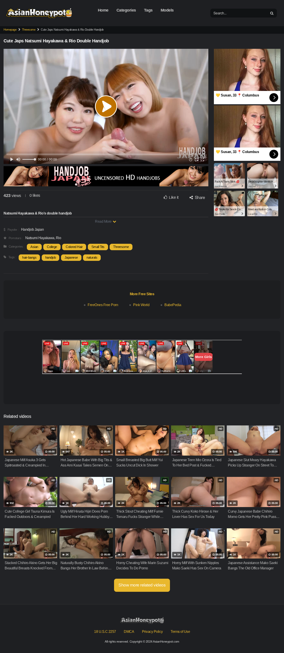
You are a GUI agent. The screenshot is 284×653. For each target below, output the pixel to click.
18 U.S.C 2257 (105, 631)
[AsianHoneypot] (39, 13)
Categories (126, 10)
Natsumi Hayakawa (39, 238)
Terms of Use (180, 631)
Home (103, 10)
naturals (92, 257)
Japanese (71, 257)
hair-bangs (29, 257)
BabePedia (172, 305)
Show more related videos (142, 585)
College (52, 247)
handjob (50, 257)
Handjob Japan (32, 229)
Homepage (10, 29)
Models (167, 10)
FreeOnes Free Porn (103, 305)
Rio (58, 238)
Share (199, 197)
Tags (148, 10)
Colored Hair (74, 247)
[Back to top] (271, 638)
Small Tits (98, 247)
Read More (103, 221)
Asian (34, 247)
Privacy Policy (152, 631)
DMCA (129, 631)
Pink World (141, 305)
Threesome (29, 29)
